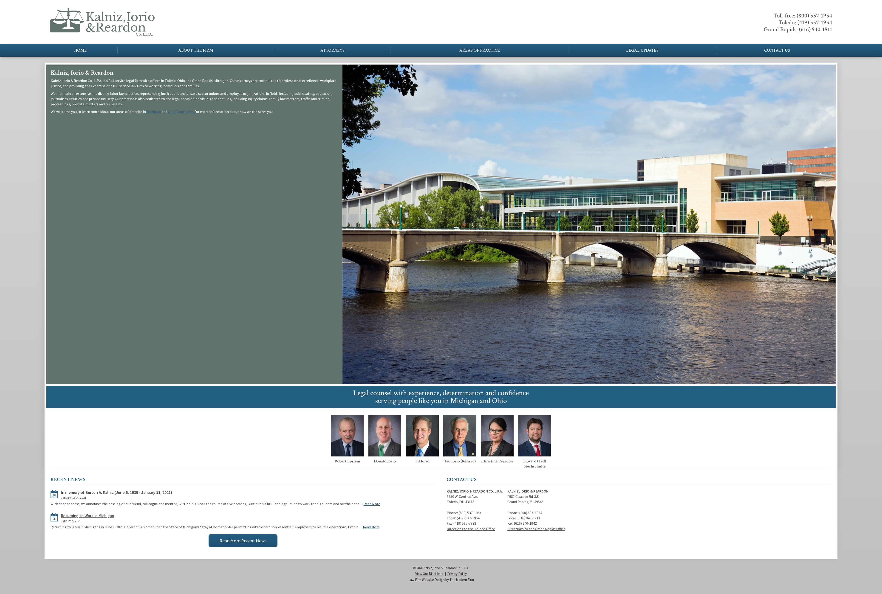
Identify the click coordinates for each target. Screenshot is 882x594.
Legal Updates (642, 50)
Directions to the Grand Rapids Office (536, 528)
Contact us (185, 111)
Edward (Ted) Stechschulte (534, 464)
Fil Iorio (422, 461)
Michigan (154, 111)
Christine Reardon (497, 461)
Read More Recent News (243, 540)
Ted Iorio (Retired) (460, 461)
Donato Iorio (385, 461)
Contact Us (777, 50)
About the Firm (195, 50)
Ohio (171, 111)
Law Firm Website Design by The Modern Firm (441, 579)
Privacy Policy (457, 573)
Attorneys (332, 50)
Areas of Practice (479, 50)
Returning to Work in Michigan (87, 515)
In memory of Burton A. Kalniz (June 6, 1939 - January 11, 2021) (116, 492)
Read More (372, 503)
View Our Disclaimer (429, 573)
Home (80, 50)
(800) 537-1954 (814, 16)
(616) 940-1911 (815, 29)
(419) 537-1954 (814, 22)
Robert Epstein (347, 461)
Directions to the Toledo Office (471, 528)
